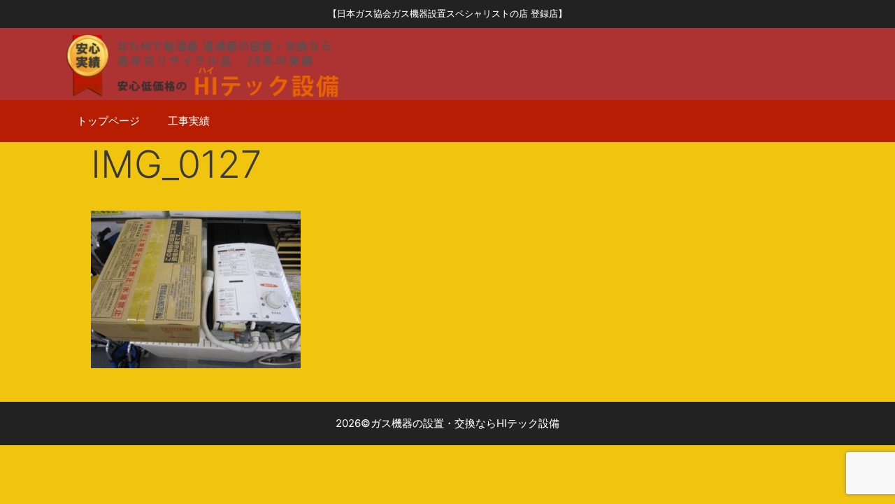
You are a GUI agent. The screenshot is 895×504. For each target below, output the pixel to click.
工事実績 (189, 120)
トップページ (108, 120)
